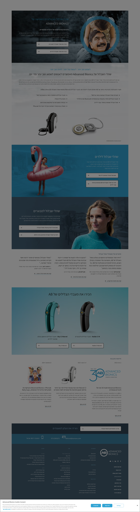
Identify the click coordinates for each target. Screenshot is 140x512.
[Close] (137, 505)
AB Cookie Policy (7, 509)
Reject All (107, 505)
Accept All (95, 505)
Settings (119, 505)
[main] (70, 505)
